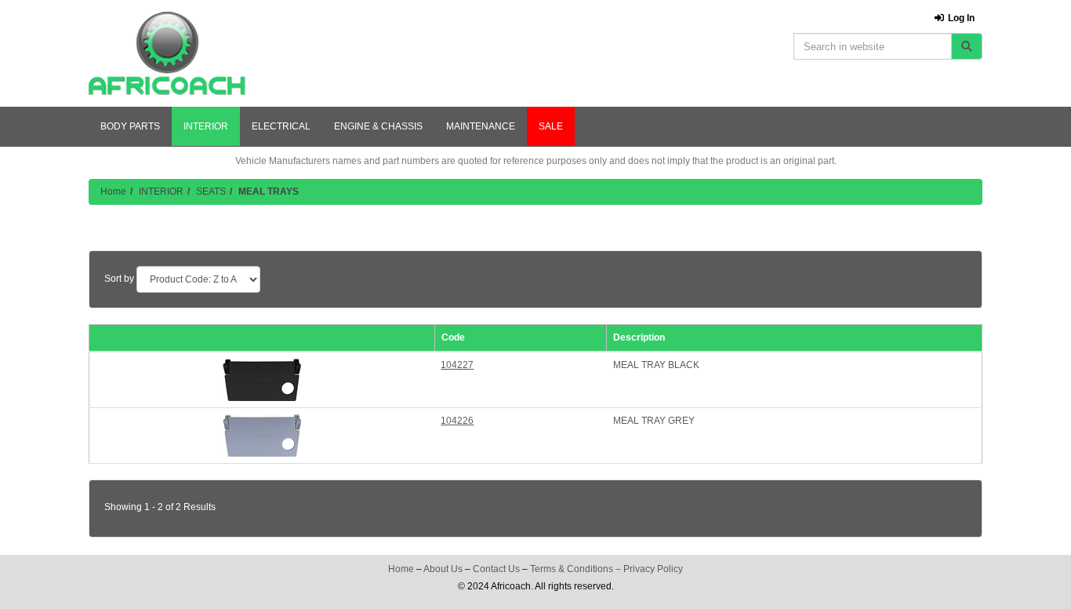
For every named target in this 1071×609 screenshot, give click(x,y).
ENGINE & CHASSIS (378, 126)
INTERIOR (205, 126)
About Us (443, 568)
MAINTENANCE (480, 126)
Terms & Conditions (571, 568)
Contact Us (496, 568)
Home (113, 191)
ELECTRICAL (281, 126)
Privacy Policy (653, 568)
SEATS (211, 191)
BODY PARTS (130, 126)
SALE (551, 126)
